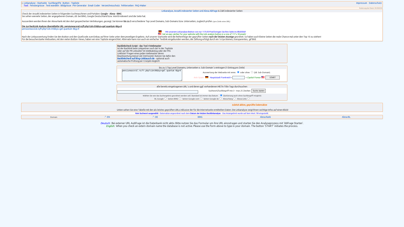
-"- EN (107, 117)
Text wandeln (52, 5)
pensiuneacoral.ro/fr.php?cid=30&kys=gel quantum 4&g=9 (50, 29)
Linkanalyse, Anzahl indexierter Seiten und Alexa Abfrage (190, 11)
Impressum (361, 3)
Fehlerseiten (127, 5)
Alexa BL (346, 117)
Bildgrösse (66, 5)
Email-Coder (94, 5)
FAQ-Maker (140, 5)
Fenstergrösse (37, 5)
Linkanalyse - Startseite (35, 3)
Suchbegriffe (54, 3)
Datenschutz (375, 3)
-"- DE (155, 117)
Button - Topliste (71, 3)
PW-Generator (80, 5)
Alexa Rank (265, 117)
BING (200, 117)
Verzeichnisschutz (110, 5)
